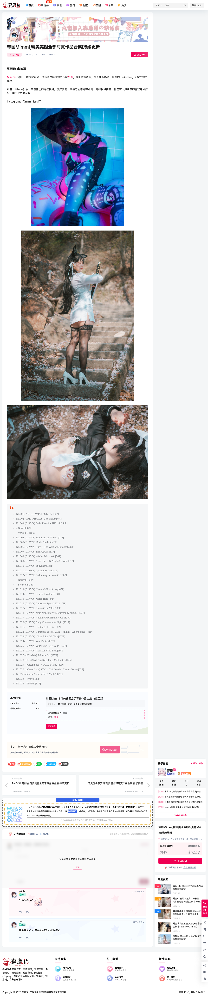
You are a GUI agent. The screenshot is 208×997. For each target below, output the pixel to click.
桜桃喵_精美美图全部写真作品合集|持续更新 (180, 801)
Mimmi (11, 77)
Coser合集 (14, 55)
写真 (70, 77)
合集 (110, 5)
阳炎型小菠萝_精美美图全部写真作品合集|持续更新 (115, 783)
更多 (124, 5)
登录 (56, 716)
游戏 (72, 5)
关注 (195, 763)
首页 (31, 5)
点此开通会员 (189, 867)
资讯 (59, 5)
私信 (201, 763)
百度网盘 (52, 726)
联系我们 (72, 811)
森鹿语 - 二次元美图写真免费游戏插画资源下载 (43, 992)
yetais (22, 891)
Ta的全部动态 (180, 815)
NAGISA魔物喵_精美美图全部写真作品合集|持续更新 (40, 783)
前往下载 (141, 54)
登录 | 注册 (197, 5)
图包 (85, 5)
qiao (21, 921)
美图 (98, 5)
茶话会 (45, 3)
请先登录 (193, 852)
